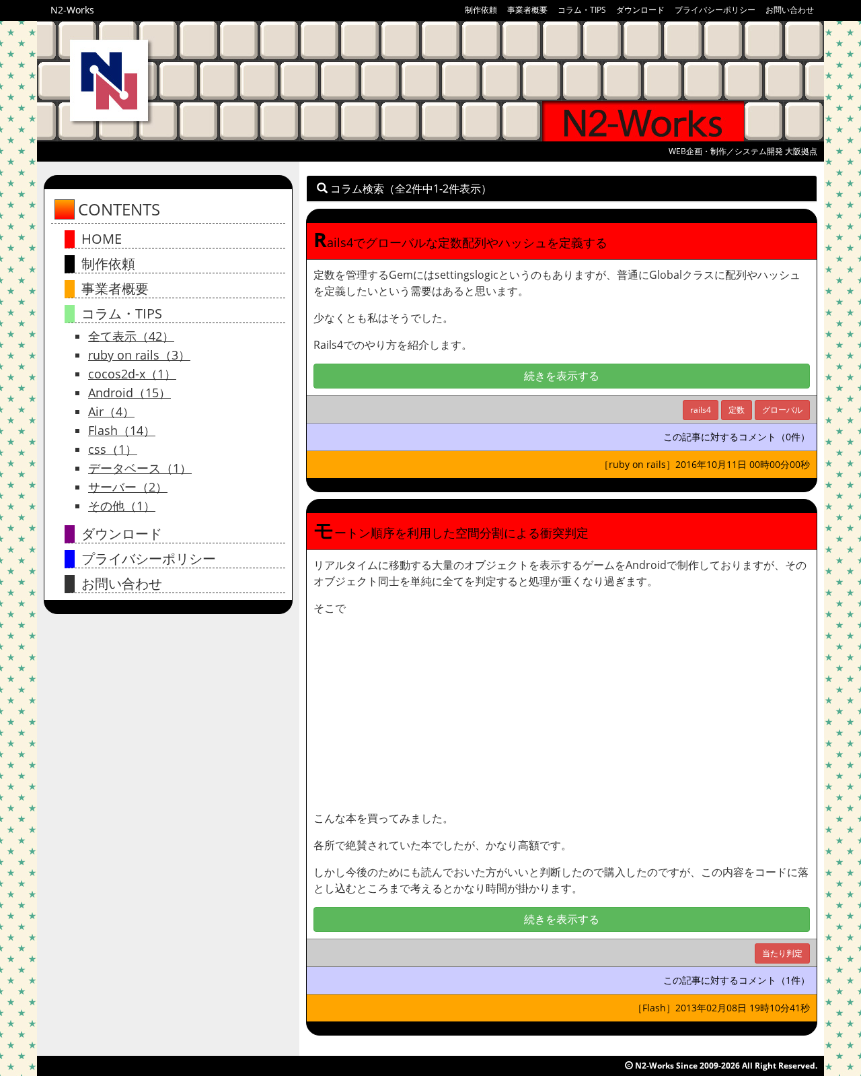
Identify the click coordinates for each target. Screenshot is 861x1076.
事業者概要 (527, 9)
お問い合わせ (789, 9)
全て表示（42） (131, 336)
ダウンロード (640, 9)
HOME (101, 239)
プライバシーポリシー (715, 9)
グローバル (782, 409)
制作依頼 (481, 9)
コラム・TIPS (582, 9)
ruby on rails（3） (139, 355)
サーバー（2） (127, 487)
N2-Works (72, 9)
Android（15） (129, 392)
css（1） (112, 449)
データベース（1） (140, 468)
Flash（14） (121, 430)
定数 (736, 409)
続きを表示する (561, 375)
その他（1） (121, 506)
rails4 (700, 409)
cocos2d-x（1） (132, 374)
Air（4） (111, 411)
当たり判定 (782, 953)
